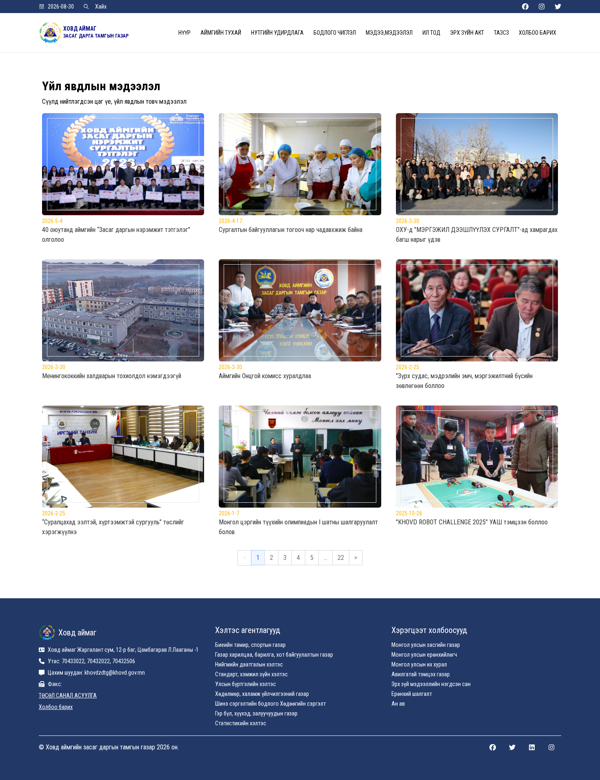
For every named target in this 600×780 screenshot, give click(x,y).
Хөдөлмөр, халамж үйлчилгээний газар (262, 694)
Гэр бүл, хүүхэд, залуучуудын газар (256, 713)
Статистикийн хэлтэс (240, 723)
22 (341, 558)
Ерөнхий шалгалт (411, 694)
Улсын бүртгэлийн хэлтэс (245, 684)
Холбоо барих (56, 707)
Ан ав (398, 703)
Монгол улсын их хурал (419, 664)
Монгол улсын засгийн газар (425, 645)
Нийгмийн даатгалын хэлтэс (249, 664)
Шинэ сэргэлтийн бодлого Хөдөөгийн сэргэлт (270, 703)
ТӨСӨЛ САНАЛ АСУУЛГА (68, 695)
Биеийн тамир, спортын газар (250, 645)
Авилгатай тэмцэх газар (420, 674)
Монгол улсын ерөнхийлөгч (424, 654)
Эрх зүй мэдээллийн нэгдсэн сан (431, 684)
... (325, 558)
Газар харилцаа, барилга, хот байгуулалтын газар (274, 654)
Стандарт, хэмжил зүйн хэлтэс (251, 674)
